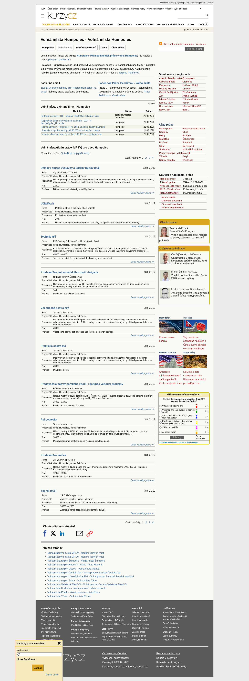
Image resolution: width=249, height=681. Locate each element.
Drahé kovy (107, 629)
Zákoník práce (167, 182)
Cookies (122, 653)
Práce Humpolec (67, 30)
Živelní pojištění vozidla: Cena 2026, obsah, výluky (189, 276)
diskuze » (182, 442)
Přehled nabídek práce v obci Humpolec (113, 55)
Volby (165, 627)
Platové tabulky (101, 9)
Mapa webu (174, 627)
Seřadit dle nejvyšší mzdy (75, 153)
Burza (104, 612)
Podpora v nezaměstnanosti (84, 637)
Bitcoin (117, 624)
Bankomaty (85, 608)
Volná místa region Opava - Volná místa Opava (73, 568)
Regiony (163, 131)
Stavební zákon (139, 636)
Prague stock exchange (173, 640)
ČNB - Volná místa (170, 189)
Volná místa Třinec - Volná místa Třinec (69, 596)
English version (170, 632)
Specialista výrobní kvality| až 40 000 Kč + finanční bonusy (71, 130)
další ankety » (192, 442)
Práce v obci (81, 24)
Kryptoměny (189, 352)
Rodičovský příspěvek (51, 628)
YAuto (186, 3)
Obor (162, 146)
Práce (74, 621)
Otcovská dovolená (171, 204)
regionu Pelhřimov (129, 72)
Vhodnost (187, 159)
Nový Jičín (164, 109)
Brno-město (188, 78)
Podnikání (137, 608)
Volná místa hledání (56, 24)
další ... (186, 109)
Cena (171, 612)
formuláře (142, 640)
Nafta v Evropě (108, 640)
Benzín (117, 637)
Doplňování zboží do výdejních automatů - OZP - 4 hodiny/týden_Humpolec (66, 121)
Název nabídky (167, 159)
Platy (91, 625)
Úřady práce (165, 128)
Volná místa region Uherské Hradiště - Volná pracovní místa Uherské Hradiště (90, 576)
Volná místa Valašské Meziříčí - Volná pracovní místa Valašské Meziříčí (87, 584)
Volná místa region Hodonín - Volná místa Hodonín (75, 564)
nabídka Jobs (144, 24)
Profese (186, 135)
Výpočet (57, 608)
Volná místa (65, 47)
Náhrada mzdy (138, 9)
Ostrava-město (167, 81)
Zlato (104, 633)
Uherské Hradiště (191, 106)
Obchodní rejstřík (167, 3)
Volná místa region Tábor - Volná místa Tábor (72, 580)
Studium (210, 3)
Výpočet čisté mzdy (170, 185)
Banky (74, 608)
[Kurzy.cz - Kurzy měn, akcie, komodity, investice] (62, 18)
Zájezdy (179, 3)
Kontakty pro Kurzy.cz (168, 662)
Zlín (161, 95)
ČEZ (111, 612)
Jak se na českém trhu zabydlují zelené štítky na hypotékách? (190, 294)
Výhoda (163, 156)
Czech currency (170, 636)
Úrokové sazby (78, 612)
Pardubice (164, 85)
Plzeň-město (189, 92)
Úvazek (186, 153)
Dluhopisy (106, 616)
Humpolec (48, 47)
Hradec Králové (167, 88)
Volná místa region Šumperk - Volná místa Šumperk (76, 560)
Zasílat (38, 667)
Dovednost (188, 146)
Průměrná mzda (68, 9)
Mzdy (191, 24)
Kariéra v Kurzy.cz (166, 657)
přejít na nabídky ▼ (59, 59)
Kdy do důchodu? (155, 9)
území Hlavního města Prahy (174, 78)
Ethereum (126, 624)
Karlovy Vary (166, 102)
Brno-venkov (166, 106)
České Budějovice (168, 92)
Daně (134, 640)
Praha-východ (189, 95)
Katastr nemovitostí (141, 616)
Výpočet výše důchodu (176, 9)
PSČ (148, 612)
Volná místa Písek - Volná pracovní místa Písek (73, 592)
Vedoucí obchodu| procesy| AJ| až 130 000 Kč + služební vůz (72, 134)
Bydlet (202, 3)
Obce (104, 47)
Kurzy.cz (44, 30)
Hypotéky (90, 612)
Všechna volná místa (193, 128)
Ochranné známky (140, 624)
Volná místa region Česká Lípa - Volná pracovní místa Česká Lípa (83, 572)
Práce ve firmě (103, 24)
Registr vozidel (169, 616)
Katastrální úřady (140, 620)
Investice (187, 318)
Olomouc (187, 81)
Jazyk (185, 156)
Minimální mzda (84, 9)
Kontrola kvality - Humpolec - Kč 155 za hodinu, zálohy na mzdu (73, 127)
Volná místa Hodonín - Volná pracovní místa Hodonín (76, 588)
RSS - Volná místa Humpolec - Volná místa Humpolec (191, 44)
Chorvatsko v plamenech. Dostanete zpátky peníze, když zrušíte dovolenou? (189, 260)
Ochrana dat (109, 653)
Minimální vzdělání (192, 149)
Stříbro (125, 633)
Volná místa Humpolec (85, 30)
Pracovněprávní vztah (171, 153)
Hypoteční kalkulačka (50, 636)
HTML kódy (179, 666)
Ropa (104, 637)
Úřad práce (117, 47)
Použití (160, 666)
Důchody (75, 641)
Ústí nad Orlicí (190, 85)
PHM (110, 637)
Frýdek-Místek (190, 99)
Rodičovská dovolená (172, 207)
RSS (168, 666)
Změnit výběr (52, 674)
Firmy (162, 135)
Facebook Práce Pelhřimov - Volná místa (124, 83)
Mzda (85, 625)
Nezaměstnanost (169, 192)
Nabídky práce (168, 178)
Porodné (88, 633)
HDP (116, 620)
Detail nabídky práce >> (142, 193)
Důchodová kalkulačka (51, 616)
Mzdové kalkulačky (170, 24)
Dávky (202, 24)
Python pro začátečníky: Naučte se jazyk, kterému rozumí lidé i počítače (183, 237)
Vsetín (185, 102)
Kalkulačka (46, 608)
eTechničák (175, 619)
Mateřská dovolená (171, 200)
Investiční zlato (114, 633)
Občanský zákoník (140, 628)
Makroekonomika (167, 352)
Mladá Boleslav (167, 99)
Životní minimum (48, 632)
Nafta (123, 637)
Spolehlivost (180, 612)
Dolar (90, 616)
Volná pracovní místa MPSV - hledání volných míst (75, 552)
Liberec (186, 88)
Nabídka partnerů (86, 47)
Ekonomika (107, 620)
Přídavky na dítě (48, 620)
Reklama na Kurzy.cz (168, 653)
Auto (165, 612)
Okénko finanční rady (172, 248)
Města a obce (138, 612)
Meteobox (195, 3)
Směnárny (76, 616)
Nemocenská (167, 197)
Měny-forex (164, 318)
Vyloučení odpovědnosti (115, 657)
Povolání (187, 142)
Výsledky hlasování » (168, 442)
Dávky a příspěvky (80, 630)
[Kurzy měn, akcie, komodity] (68, 659)
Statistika (164, 138)
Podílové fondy (119, 616)
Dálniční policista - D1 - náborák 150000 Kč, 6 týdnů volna (70, 116)
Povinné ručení (48, 640)
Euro (84, 616)
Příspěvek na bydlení (50, 624)
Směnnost (164, 149)
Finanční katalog (170, 623)
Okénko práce (168, 222)
